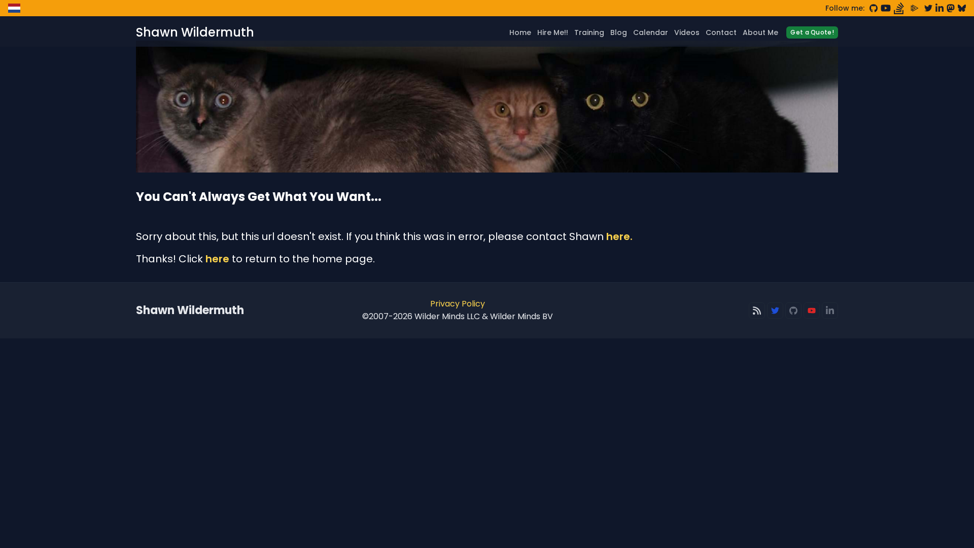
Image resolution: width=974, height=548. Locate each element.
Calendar (650, 32)
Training (589, 32)
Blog (618, 32)
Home (520, 32)
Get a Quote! (812, 32)
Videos (687, 32)
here (217, 259)
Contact (721, 32)
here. (619, 236)
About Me (760, 32)
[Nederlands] (14, 8)
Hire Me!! (552, 32)
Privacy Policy (457, 304)
